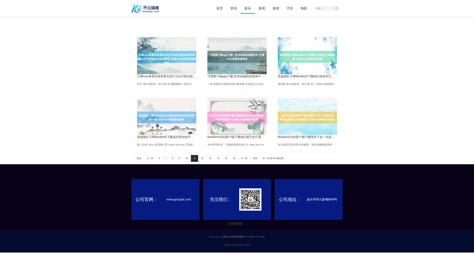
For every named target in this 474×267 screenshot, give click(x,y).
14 (218, 158)
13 (210, 158)
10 (186, 158)
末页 (255, 158)
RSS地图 (249, 236)
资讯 (233, 8)
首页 (219, 8)
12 (202, 158)
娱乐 (247, 8)
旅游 (276, 8)
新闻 (261, 8)
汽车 (290, 8)
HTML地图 (259, 236)
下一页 (244, 158)
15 (226, 158)
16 (234, 158)
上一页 (150, 158)
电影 (304, 8)
